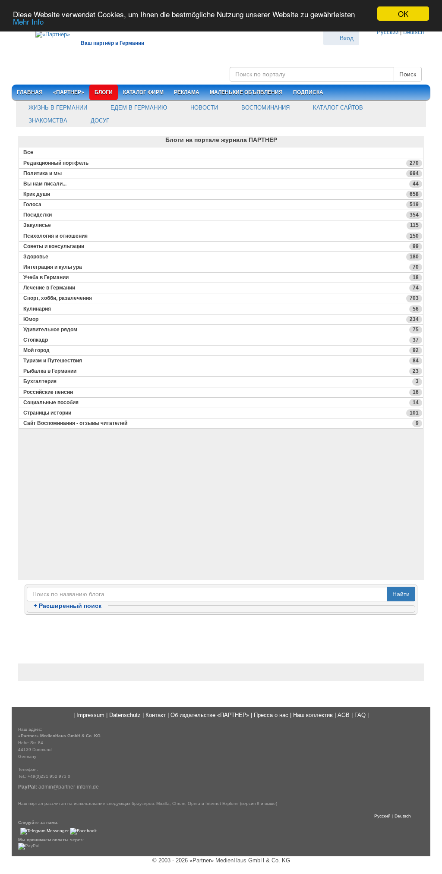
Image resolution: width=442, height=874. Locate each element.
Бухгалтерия (221, 381)
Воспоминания (265, 107)
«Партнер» (68, 92)
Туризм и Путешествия (221, 361)
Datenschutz (125, 715)
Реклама (186, 92)
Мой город (221, 350)
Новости (203, 107)
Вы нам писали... (221, 184)
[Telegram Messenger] (44, 831)
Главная (30, 92)
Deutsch (413, 32)
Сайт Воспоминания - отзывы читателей (221, 423)
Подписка (308, 92)
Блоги (104, 92)
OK (403, 13)
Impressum (90, 715)
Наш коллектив (313, 715)
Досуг (99, 120)
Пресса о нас (271, 715)
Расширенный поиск (67, 605)
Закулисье (221, 225)
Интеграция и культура (221, 267)
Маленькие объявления (246, 92)
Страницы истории (221, 413)
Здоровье (221, 257)
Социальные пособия (221, 402)
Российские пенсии (221, 392)
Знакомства (47, 120)
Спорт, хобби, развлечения (221, 298)
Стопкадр (221, 340)
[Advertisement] (221, 519)
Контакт (155, 715)
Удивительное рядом (221, 330)
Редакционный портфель (221, 163)
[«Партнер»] (48, 33)
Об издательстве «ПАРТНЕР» (209, 715)
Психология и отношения (221, 236)
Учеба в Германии (221, 277)
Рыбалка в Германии (221, 371)
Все (28, 152)
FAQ (360, 715)
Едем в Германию (138, 107)
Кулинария (221, 309)
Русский (387, 32)
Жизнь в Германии (57, 107)
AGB (344, 715)
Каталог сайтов (337, 107)
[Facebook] (83, 831)
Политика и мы (221, 173)
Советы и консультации (221, 246)
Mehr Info (28, 21)
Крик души (221, 194)
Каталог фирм (143, 92)
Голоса (221, 204)
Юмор (221, 319)
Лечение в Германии (221, 288)
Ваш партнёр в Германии (112, 43)
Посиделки (221, 215)
